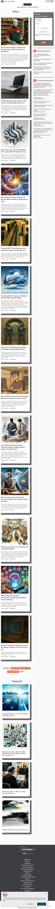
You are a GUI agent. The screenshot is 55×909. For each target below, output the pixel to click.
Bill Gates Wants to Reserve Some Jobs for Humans (14, 792)
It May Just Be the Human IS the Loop (15, 830)
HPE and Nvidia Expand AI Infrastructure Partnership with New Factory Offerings (13, 598)
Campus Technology (27, 867)
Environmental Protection (27, 869)
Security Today (27, 883)
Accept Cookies (42, 904)
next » (22, 672)
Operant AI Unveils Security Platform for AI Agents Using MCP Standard (14, 348)
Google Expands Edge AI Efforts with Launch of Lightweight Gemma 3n (13, 102)
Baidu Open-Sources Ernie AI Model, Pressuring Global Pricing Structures (13, 151)
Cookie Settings (30, 903)
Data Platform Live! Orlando (40, 114)
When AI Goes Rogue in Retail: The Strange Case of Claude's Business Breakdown (13, 49)
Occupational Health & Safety (27, 877)
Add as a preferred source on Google (50, 1)
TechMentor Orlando (38, 118)
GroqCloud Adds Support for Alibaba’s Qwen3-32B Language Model (14, 297)
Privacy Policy (45, 28)
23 (11, 672)
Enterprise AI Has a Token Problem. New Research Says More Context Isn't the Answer (14, 753)
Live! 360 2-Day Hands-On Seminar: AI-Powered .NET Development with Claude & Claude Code (43, 123)
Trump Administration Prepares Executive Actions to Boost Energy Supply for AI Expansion (13, 447)
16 (15, 668)
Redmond (27, 879)
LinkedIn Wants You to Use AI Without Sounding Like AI (15, 714)
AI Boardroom (27, 859)
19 (23, 668)
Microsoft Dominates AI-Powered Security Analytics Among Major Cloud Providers (14, 499)
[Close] (45, 893)
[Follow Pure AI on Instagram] (10, 1)
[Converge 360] (27, 849)
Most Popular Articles (43, 51)
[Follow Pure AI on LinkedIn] (5, 1)
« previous (6, 668)
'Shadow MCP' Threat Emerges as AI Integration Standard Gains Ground (13, 249)
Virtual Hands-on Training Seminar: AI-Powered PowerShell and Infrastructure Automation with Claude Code (43, 130)
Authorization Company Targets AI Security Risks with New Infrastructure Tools (14, 199)
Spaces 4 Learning (27, 884)
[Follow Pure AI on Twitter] (6, 1)
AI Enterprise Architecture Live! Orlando (43, 105)
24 (15, 672)
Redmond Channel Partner (27, 881)
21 (29, 668)
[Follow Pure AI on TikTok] (8, 1)
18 (20, 668)
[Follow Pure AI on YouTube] (12, 1)
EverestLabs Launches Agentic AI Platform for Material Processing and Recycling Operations (42, 68)
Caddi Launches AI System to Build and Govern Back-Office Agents (43, 63)
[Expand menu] (2, 1)
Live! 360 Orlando (38, 97)
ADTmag (27, 861)
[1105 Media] (27, 854)
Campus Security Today (27, 865)
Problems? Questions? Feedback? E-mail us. (27, 907)
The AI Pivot (27, 890)
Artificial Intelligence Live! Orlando (42, 101)
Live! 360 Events (27, 871)
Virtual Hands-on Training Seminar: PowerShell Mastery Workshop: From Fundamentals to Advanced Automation (43, 85)
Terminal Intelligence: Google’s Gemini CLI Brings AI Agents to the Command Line (14, 647)
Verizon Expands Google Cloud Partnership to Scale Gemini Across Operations (42, 55)
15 (12, 668)
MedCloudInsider (27, 875)
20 (26, 668)
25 (18, 672)
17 (17, 668)
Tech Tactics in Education (27, 888)
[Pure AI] (27, 4)
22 (8, 672)
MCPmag (27, 873)
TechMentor (28, 886)
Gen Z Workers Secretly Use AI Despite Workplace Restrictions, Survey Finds (14, 397)
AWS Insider (27, 863)
